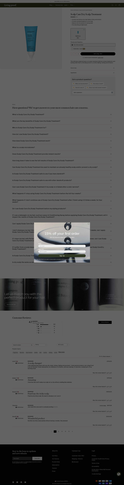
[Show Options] (84, 251)
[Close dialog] (88, 223)
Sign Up (62, 256)
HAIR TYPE (41, 249)
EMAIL (39, 243)
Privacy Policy (72, 259)
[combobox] (62, 251)
